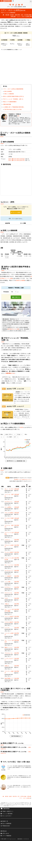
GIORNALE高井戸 (9, 622)
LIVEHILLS (7, 539)
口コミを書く (17, 212)
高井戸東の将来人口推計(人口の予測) (13, 109)
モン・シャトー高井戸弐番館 (9, 610)
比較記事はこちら (10, 373)
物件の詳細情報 (8, 91)
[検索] (1, 1)
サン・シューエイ (9, 565)
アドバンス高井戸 (9, 616)
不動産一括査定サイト (7, 811)
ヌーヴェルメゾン (9, 570)
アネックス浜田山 (9, 512)
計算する (17, 297)
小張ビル (7, 604)
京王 (22, 15)
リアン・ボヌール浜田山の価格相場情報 (13, 89)
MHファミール (8, 593)
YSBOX (6, 598)
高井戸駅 (23, 160)
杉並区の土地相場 (20, 280)
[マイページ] (13, 1)
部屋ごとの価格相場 (9, 93)
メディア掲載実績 (6, 835)
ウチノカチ (3, 839)
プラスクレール (8, 653)
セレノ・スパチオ (9, 489)
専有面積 (6, 292)
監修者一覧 (5, 821)
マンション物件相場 (7, 813)
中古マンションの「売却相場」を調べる (13, 99)
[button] (10, 434)
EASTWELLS (7, 587)
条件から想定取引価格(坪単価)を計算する (13, 96)
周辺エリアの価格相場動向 (10, 101)
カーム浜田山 (8, 507)
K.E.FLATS (7, 627)
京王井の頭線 (27, 15)
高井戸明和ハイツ (9, 678)
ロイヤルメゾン (8, 501)
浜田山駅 (13, 16)
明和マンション (8, 647)
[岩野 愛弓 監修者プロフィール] (18, 116)
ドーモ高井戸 (8, 576)
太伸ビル (7, 665)
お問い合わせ (5, 833)
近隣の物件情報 (7, 104)
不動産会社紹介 (6, 825)
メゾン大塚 (7, 581)
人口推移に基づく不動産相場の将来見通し (13, 107)
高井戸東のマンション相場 (13, 329)
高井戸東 (17, 15)
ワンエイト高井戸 (9, 552)
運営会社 (4, 831)
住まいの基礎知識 (6, 823)
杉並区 (12, 15)
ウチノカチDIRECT (6, 816)
